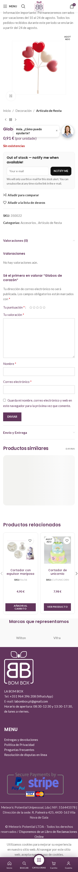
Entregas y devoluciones (21, 740)
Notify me (61, 171)
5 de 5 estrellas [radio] (44, 307)
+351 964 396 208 (23, 696)
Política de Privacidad (19, 745)
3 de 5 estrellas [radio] (37, 307)
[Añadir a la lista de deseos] (30, 540)
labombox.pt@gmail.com (31, 701)
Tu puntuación (14, 307)
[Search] (23, 6)
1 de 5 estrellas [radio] (30, 307)
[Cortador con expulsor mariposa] (20, 550)
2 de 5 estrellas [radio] (34, 307)
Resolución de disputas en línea (25, 755)
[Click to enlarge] (11, 96)
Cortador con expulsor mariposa (20, 572)
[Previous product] (5, 119)
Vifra (57, 638)
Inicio (7, 110)
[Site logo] (39, 6)
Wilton (21, 638)
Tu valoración (13, 315)
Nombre (9, 364)
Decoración (23, 110)
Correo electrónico (17, 382)
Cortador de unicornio (57, 572)
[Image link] (18, 667)
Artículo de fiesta (49, 110)
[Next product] (15, 119)
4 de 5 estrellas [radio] (40, 307)
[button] (20, 607)
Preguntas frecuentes (19, 750)
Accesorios (28, 223)
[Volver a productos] (10, 119)
